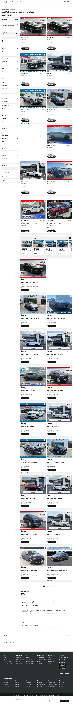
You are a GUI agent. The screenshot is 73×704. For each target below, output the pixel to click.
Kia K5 (60, 688)
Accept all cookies (64, 700)
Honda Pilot (17, 688)
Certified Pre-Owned (7, 661)
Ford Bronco (28, 684)
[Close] (71, 697)
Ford (27, 680)
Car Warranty (39, 663)
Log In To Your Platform (63, 659)
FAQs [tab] (23, 594)
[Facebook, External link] (62, 673)
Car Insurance (39, 665)
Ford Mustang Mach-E (30, 688)
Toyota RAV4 (6, 682)
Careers (36, 695)
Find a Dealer (6, 665)
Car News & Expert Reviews (20, 659)
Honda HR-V (17, 690)
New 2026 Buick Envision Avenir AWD (62, 251)
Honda (16, 680)
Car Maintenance (40, 666)
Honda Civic (17, 684)
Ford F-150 (28, 686)
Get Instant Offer (29, 659)
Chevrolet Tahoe (51, 688)
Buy (12, 1)
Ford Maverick (28, 682)
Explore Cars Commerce (63, 657)
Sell (17, 1)
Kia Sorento (61, 684)
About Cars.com (16, 695)
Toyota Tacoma (6, 686)
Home (2, 9)
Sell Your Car (28, 657)
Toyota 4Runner (7, 690)
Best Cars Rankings (18, 663)
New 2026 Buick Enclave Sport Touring (38, 251)
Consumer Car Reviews (19, 657)
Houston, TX (50, 659)
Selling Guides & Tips (29, 663)
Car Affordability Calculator (41, 659)
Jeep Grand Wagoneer (41, 688)
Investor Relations (29, 695)
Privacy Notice (16, 699)
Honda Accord (17, 686)
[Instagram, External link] (66, 673)
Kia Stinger (61, 686)
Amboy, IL (11, 9)
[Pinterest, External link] (68, 673)
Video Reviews (17, 668)
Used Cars (6, 657)
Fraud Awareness (51, 695)
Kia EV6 (60, 690)
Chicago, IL (50, 657)
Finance (28, 1)
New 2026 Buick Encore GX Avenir (26, 251)
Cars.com (45, 699)
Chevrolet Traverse (51, 686)
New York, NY (50, 668)
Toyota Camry (6, 688)
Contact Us (23, 695)
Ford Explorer (28, 690)
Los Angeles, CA (51, 661)
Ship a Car (39, 661)
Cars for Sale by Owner (8, 663)
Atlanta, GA (50, 665)
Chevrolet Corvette (51, 682)
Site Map (38, 668)
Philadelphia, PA (50, 666)
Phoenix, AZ (50, 663)
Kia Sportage (61, 682)
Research (22, 1)
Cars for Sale (6, 9)
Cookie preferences (54, 700)
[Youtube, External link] (64, 673)
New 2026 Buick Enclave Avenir (50, 251)
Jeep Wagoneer (40, 686)
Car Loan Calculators (40, 657)
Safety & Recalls (17, 665)
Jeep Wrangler (39, 682)
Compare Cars (17, 661)
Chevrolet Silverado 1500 (52, 684)
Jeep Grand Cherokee (41, 684)
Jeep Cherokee (40, 690)
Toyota (5, 680)
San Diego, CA (50, 670)
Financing (5, 671)
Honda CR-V (17, 682)
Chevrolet (50, 680)
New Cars (5, 659)
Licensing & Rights (43, 695)
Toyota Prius (6, 684)
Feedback (58, 695)
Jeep (38, 680)
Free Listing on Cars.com (30, 661)
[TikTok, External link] (60, 673)
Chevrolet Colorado (51, 690)
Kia (60, 680)
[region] (36, 700)
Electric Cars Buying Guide (8, 670)
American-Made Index (19, 666)
